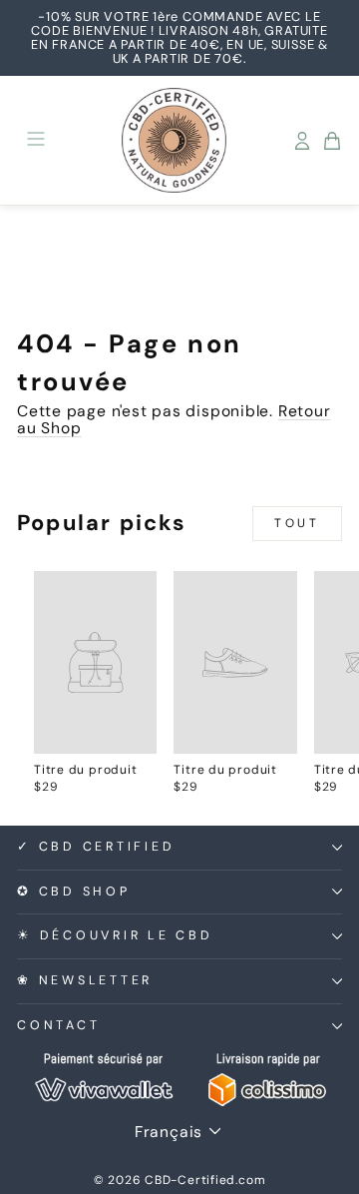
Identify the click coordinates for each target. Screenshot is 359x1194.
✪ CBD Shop (74, 891)
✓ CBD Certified (96, 847)
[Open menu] (36, 140)
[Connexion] (302, 141)
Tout (296, 523)
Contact (58, 1025)
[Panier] (332, 141)
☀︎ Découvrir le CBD (115, 935)
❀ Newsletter (85, 980)
